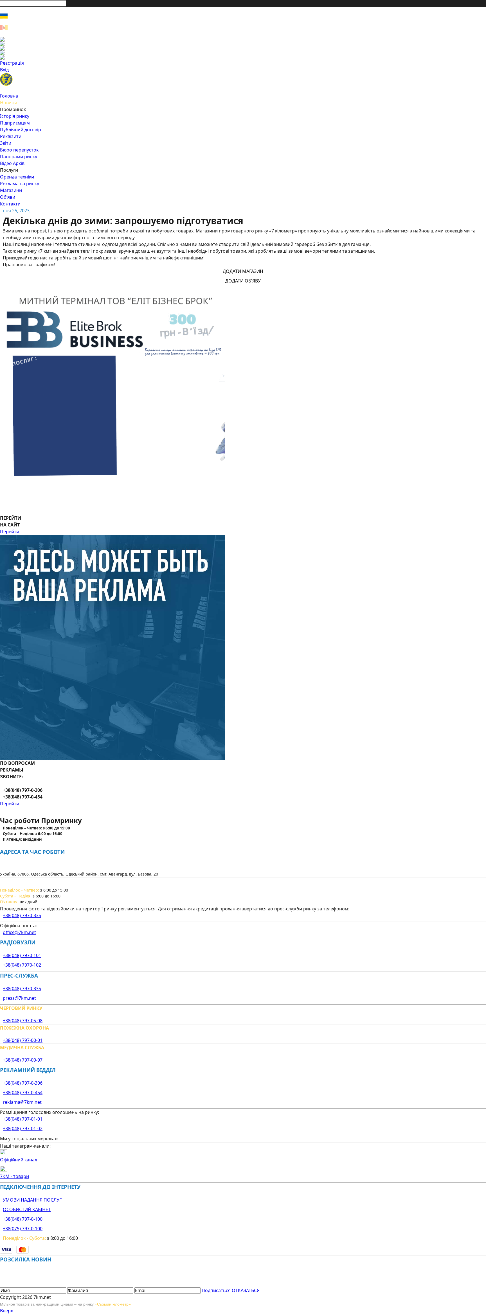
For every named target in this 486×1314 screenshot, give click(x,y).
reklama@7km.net (22, 1102)
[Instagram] (243, 44)
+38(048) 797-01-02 (22, 1128)
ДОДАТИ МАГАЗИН (243, 271)
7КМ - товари (14, 1176)
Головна (9, 96)
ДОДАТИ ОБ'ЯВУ (243, 281)
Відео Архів (12, 163)
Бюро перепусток (19, 150)
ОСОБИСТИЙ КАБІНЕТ (27, 1209)
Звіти (5, 143)
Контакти (10, 204)
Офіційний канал (18, 1160)
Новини (8, 102)
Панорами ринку (18, 156)
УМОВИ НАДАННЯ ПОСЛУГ (32, 1200)
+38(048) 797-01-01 (22, 1119)
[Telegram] (243, 57)
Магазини (11, 190)
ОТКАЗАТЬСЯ (246, 1290)
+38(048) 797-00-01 (22, 1040)
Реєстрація (12, 63)
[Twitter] (243, 48)
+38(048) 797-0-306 (22, 1083)
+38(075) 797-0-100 (22, 1228)
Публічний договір (20, 129)
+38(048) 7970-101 (22, 955)
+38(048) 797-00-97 (22, 1060)
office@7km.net (19, 932)
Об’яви (7, 197)
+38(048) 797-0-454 (22, 1092)
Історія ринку (14, 116)
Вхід (4, 70)
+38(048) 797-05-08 (22, 1020)
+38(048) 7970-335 (22, 915)
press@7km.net (19, 998)
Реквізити (10, 136)
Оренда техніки (17, 177)
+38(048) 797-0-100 (22, 1219)
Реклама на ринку (19, 183)
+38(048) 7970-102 (22, 965)
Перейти (9, 531)
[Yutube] (243, 53)
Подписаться (216, 1290)
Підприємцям (15, 123)
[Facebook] (243, 39)
